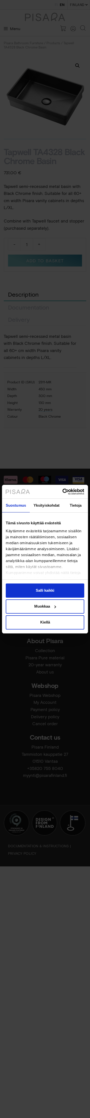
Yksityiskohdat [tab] (47, 505)
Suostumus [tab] (16, 505)
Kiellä (45, 622)
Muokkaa (42, 606)
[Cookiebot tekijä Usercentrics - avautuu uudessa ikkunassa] (63, 492)
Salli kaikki (45, 590)
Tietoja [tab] (76, 505)
